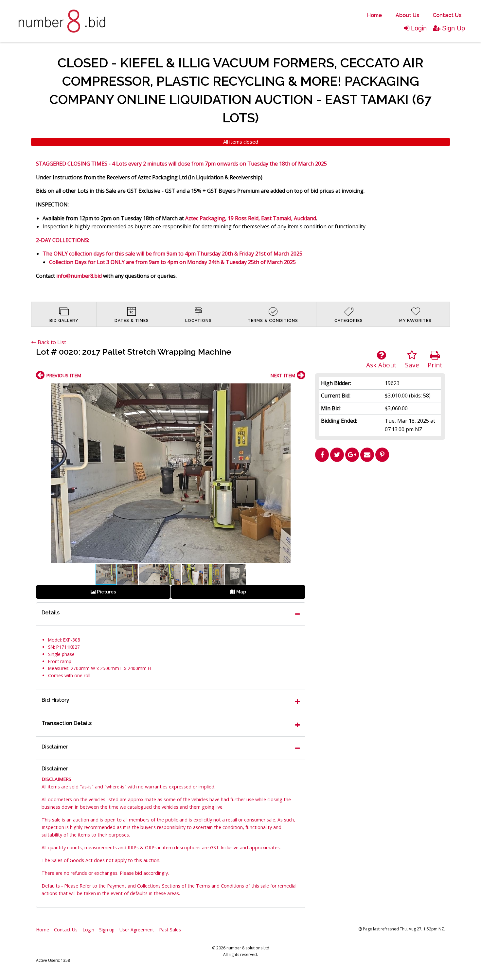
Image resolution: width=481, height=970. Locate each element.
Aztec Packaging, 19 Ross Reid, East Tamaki (238, 218)
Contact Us (447, 15)
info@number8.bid (79, 275)
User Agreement (136, 929)
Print (435, 365)
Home (374, 15)
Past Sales (170, 929)
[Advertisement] (380, 511)
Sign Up (453, 28)
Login (419, 28)
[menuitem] (374, 15)
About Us (407, 15)
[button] (299, 389)
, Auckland (303, 218)
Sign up (107, 929)
